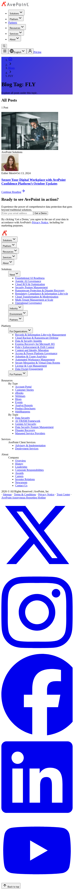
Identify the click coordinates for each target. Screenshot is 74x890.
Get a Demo (41, 213)
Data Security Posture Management (34, 427)
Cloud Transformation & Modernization (36, 296)
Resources (15, 28)
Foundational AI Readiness (30, 278)
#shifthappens (22, 411)
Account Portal (23, 386)
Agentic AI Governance (28, 281)
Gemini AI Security (25, 424)
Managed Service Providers (30, 433)
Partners (12, 22)
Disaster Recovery (25, 430)
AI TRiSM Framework (27, 420)
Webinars (20, 396)
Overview (20, 460)
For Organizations (18, 331)
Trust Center (63, 494)
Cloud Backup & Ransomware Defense (36, 337)
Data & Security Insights (28, 340)
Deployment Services (26, 448)
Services (14, 33)
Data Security (22, 417)
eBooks (19, 392)
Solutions (14, 13)
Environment (16, 314)
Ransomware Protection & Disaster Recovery (40, 290)
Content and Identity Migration (32, 350)
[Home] (10, 60)
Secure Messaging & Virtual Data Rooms (37, 362)
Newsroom (21, 482)
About (12, 39)
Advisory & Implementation (30, 445)
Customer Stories (24, 389)
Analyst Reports (24, 405)
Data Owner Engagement (29, 368)
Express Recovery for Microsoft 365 (35, 344)
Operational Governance (28, 302)
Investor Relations (25, 479)
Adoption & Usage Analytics (31, 356)
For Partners (16, 374)
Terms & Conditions (25, 494)
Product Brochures (25, 408)
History (19, 463)
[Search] (4, 46)
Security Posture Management (31, 287)
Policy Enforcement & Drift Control (34, 347)
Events (19, 402)
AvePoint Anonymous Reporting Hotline (23, 497)
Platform (14, 19)
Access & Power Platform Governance (36, 353)
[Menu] (4, 51)
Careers (19, 476)
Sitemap (7, 494)
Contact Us (21, 485)
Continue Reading (11, 192)
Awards (19, 473)
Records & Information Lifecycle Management (40, 334)
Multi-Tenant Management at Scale (34, 299)
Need (12, 274)
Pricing (37, 52)
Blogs (11, 68)
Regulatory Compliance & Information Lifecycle (41, 293)
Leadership (21, 466)
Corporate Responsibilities (29, 469)
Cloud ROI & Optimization (30, 284)
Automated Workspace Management (35, 359)
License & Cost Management (31, 365)
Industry (14, 308)
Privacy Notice (40, 222)
